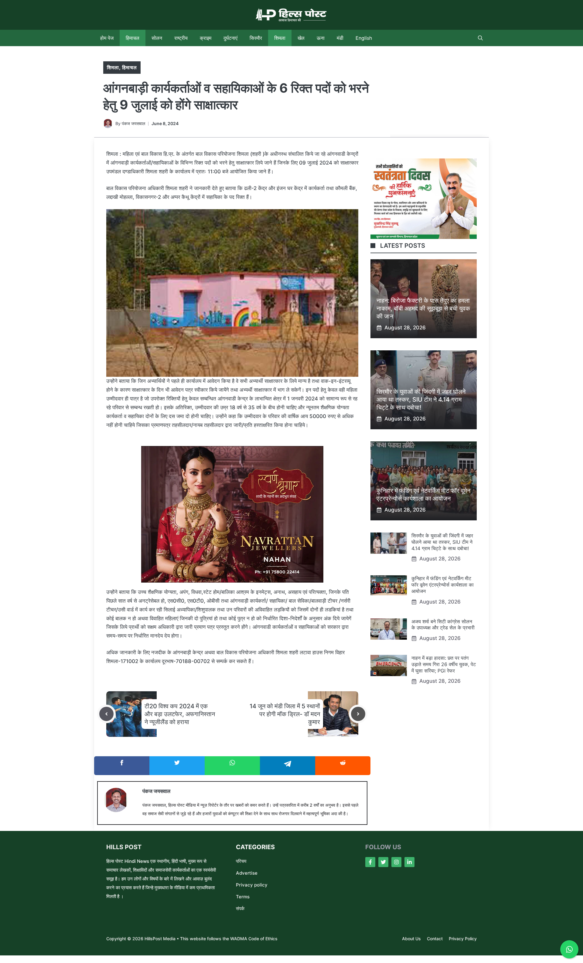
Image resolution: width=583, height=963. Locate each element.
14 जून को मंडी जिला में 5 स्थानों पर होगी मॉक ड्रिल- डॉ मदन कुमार (285, 714)
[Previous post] (106, 714)
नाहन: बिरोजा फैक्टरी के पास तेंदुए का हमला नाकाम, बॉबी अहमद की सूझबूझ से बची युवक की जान (423, 308)
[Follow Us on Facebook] (370, 862)
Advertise (246, 873)
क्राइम (205, 38)
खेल (301, 38)
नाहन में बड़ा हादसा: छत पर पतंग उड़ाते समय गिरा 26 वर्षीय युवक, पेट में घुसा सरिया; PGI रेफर (443, 664)
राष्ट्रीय (181, 38)
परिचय (241, 861)
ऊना (321, 38)
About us (411, 938)
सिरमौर (256, 38)
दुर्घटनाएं (230, 38)
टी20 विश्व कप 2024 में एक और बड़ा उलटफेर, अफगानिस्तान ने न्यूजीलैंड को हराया (180, 714)
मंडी (340, 38)
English (364, 38)
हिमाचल (132, 38)
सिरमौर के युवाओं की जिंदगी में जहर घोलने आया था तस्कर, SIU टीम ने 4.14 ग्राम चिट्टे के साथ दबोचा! (421, 399)
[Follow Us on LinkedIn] (409, 862)
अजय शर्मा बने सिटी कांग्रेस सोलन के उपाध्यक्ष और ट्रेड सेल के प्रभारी (443, 624)
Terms (243, 897)
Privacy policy (252, 885)
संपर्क (240, 908)
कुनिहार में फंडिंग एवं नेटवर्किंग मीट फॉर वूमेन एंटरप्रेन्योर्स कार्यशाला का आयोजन (442, 584)
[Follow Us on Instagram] (396, 862)
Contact (435, 938)
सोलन (157, 38)
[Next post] (358, 714)
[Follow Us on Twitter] (383, 862)
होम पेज (107, 38)
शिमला (279, 38)
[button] (480, 38)
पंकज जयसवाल (133, 123)
